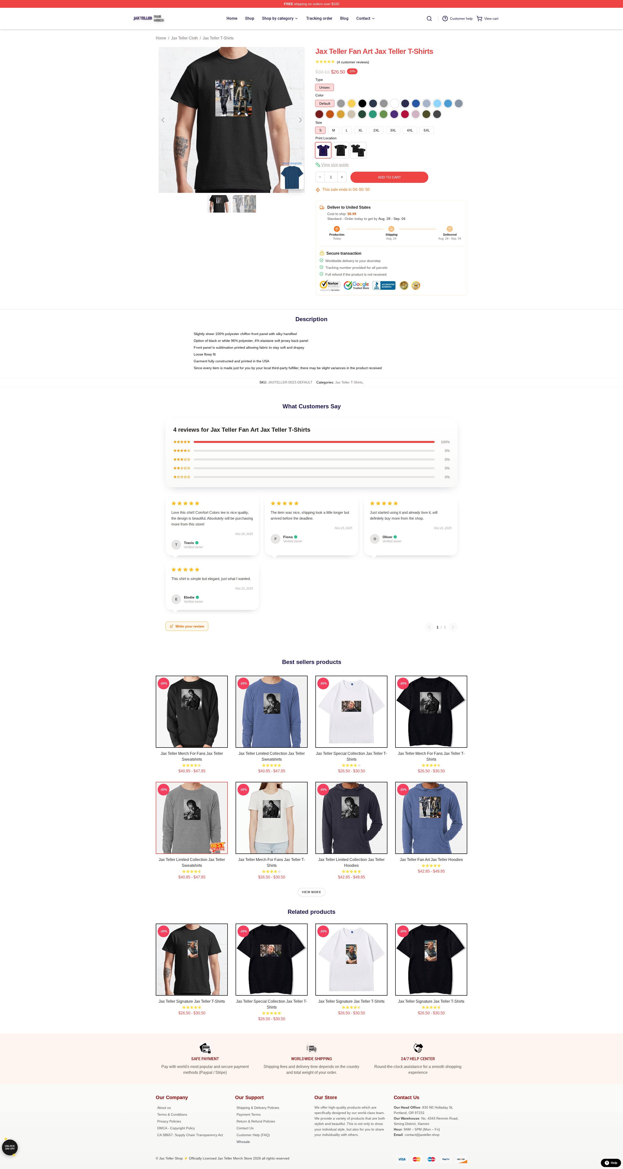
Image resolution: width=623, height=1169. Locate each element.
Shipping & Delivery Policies (258, 1108)
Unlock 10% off (10, 1147)
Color (319, 95)
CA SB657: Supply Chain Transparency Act (190, 1135)
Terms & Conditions (172, 1114)
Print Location (326, 138)
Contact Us (245, 1128)
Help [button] (614, 1163)
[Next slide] (300, 120)
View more (311, 892)
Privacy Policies (169, 1121)
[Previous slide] (163, 120)
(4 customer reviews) (353, 62)
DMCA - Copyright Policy (176, 1128)
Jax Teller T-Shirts (218, 38)
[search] (429, 18)
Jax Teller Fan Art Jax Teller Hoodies (431, 860)
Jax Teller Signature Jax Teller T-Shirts (192, 1001)
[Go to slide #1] (219, 204)
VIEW (192, 743)
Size (318, 122)
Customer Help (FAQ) (253, 1135)
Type (319, 80)
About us (164, 1108)
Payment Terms (249, 1114)
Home (161, 38)
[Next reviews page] (453, 627)
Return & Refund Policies (256, 1121)
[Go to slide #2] (244, 204)
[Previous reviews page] (429, 627)
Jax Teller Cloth (184, 38)
